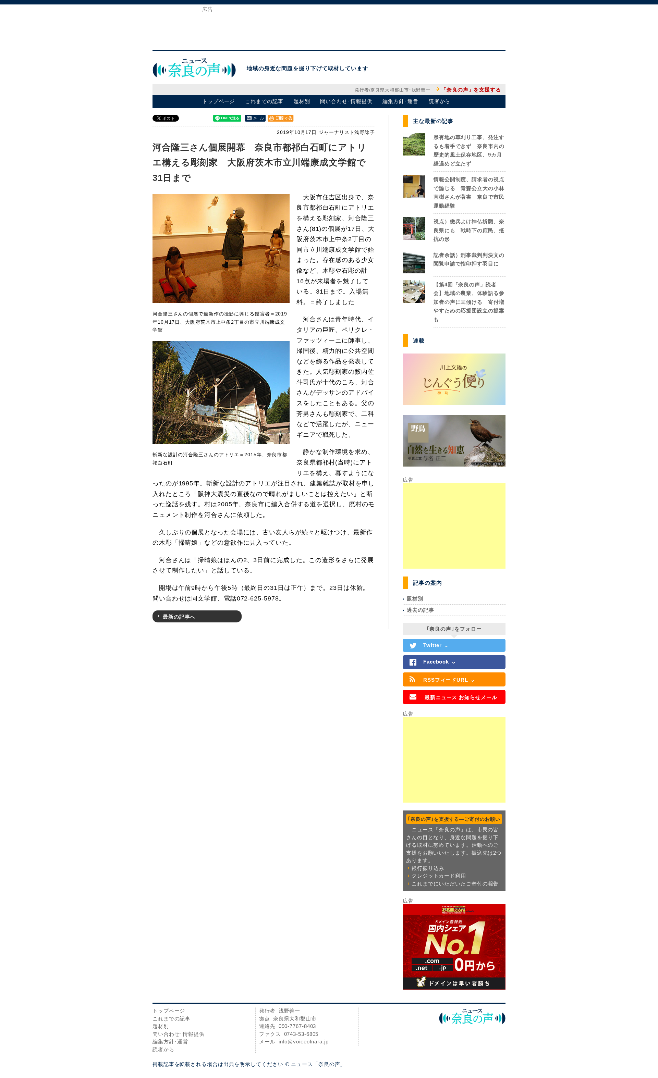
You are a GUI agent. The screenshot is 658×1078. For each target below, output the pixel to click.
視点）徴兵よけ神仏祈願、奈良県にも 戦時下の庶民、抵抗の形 (469, 230)
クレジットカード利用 (439, 876)
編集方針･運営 (400, 101)
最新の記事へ (179, 617)
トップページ (218, 101)
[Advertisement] (329, 26)
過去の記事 (420, 610)
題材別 (302, 101)
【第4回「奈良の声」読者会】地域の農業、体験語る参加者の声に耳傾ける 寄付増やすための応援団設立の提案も (469, 302)
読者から (440, 101)
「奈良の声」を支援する (471, 89)
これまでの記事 (264, 101)
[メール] (255, 117)
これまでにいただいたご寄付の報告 (455, 884)
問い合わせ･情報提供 (346, 101)
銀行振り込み (428, 868)
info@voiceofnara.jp (304, 1041)
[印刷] (281, 117)
